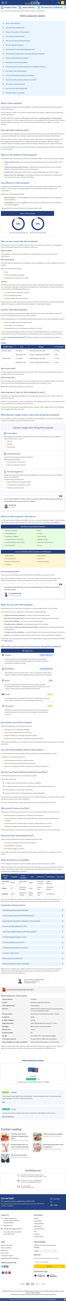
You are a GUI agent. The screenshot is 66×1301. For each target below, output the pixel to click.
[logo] (33, 2)
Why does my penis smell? (19, 1155)
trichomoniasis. (57, 118)
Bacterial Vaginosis (31, 11)
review (23, 202)
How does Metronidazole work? (15, 27)
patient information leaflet (16, 337)
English (37, 1251)
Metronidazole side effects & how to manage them (53, 1146)
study (25, 197)
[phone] (51, 1202)
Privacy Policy (5, 1253)
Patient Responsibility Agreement (10, 1258)
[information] (6, 3)
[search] (58, 3)
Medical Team (37, 1226)
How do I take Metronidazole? (14, 45)
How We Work (38, 1221)
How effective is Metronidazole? (15, 36)
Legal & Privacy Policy (7, 1245)
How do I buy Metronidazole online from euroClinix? (21, 80)
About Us (36, 1218)
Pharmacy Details (38, 1236)
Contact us (37, 1234)
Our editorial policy (39, 1229)
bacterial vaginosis (44, 118)
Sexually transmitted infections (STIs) (15, 11)
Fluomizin (5, 894)
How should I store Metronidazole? (16, 71)
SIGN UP (49, 1266)
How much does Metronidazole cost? (17, 88)
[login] (62, 3)
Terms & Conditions (6, 1248)
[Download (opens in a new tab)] (39, 1275)
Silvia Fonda (12, 505)
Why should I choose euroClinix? (15, 84)
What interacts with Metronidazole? (16, 62)
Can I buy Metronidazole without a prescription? (20, 75)
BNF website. (9, 640)
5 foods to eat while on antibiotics (53, 1134)
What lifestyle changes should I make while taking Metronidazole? (25, 53)
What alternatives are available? (15, 93)
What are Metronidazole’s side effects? (17, 58)
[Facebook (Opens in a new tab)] (3, 1272)
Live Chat (56, 1199)
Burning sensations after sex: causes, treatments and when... (20, 1146)
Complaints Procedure (7, 1255)
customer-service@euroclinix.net (12, 1229)
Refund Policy (4, 1250)
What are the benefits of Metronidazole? (18, 32)
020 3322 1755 (7, 1225)
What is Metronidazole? (13, 23)
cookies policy (52, 1299)
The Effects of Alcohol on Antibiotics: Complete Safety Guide (19, 1136)
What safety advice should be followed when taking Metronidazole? (25, 67)
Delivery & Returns (39, 1223)
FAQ (35, 1231)
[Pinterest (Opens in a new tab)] (9, 1272)
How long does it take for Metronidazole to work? (20, 49)
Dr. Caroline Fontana (15, 593)
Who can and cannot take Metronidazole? (18, 40)
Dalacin (4, 888)
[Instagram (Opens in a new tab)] (6, 1272)
